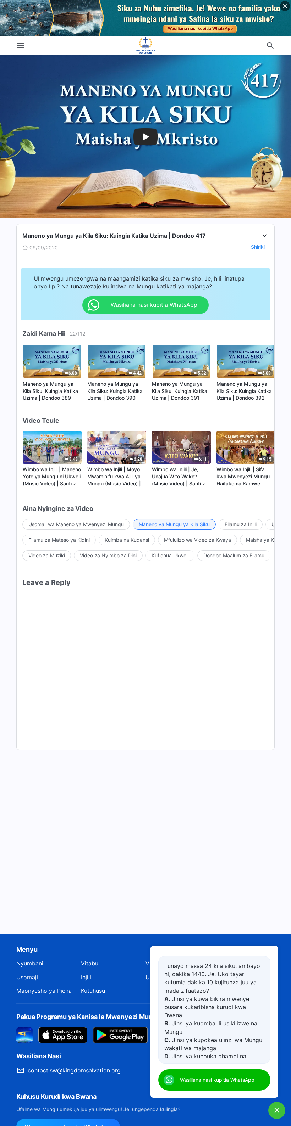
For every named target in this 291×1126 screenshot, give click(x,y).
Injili (86, 977)
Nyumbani (29, 963)
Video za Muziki (46, 555)
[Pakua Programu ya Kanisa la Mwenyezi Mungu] (24, 1034)
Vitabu (89, 963)
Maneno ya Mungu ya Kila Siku (174, 524)
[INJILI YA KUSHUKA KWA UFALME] (145, 45)
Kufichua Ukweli (170, 555)
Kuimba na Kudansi (127, 540)
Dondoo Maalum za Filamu (233, 555)
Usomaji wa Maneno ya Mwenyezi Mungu (76, 524)
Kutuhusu (93, 990)
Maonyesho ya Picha (44, 990)
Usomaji (27, 977)
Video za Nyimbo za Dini (108, 555)
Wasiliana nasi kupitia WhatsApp (217, 1080)
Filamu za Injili (241, 524)
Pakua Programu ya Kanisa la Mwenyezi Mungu (88, 1016)
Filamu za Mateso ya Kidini (59, 540)
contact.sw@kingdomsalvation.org (74, 1070)
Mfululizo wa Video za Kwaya (197, 540)
